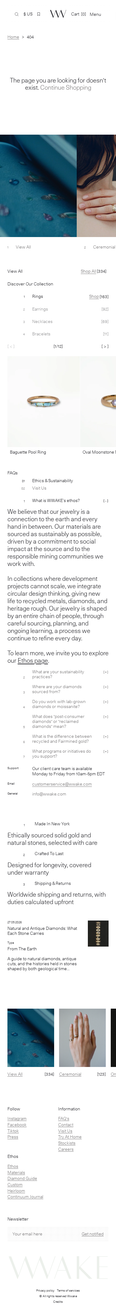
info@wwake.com (49, 793)
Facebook (17, 1124)
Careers (66, 1149)
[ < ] (11, 346)
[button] (38, 14)
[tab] (58, 296)
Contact (65, 1124)
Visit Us (65, 1130)
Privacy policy (45, 1290)
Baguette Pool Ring (28, 452)
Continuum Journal (25, 1196)
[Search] (17, 14)
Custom (15, 1184)
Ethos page (33, 660)
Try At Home (70, 1136)
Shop (94, 296)
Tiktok (13, 1130)
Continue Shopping (65, 87)
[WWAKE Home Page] (58, 14)
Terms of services (68, 1290)
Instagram (17, 1118)
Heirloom (16, 1190)
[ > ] (105, 346)
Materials (16, 1172)
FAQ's (63, 1118)
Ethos (12, 1166)
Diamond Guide (22, 1178)
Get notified (93, 1233)
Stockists (66, 1142)
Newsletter (17, 1219)
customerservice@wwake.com (62, 784)
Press (12, 1136)
